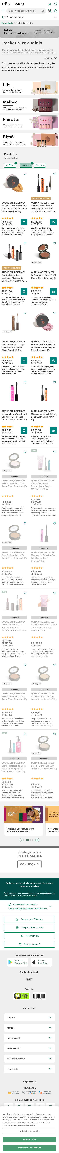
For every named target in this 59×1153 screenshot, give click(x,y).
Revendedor (13, 1048)
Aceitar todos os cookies (29, 1147)
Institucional (13, 1038)
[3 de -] (29, 105)
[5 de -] (29, 139)
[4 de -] (29, 122)
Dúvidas (11, 1017)
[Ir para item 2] (30, 840)
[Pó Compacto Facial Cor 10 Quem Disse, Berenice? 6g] (44, 252)
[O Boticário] (13, 4)
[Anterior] (22, 840)
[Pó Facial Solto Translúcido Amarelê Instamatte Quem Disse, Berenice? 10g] (14, 183)
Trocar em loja (32, 936)
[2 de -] (29, 87)
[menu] (3, 11)
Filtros (12, 165)
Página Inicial (7, 23)
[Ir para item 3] (32, 840)
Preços (39, 165)
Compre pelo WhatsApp (32, 919)
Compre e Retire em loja (32, 927)
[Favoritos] (55, 4)
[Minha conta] (50, 4)
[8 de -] (29, 859)
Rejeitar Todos (29, 1139)
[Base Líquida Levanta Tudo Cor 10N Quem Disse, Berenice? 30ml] (44, 602)
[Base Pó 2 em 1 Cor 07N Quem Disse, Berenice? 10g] (14, 532)
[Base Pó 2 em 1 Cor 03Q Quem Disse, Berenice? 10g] (44, 743)
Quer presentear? (32, 944)
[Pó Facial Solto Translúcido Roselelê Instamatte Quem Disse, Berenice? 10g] (44, 321)
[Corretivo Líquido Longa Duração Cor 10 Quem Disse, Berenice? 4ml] (14, 321)
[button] (24, 222)
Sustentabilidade (16, 1058)
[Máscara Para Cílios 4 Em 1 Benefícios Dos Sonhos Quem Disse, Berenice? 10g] (14, 391)
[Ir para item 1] (27, 840)
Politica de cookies (27, 1125)
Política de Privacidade (27, 895)
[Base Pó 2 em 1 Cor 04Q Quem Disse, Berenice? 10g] (44, 673)
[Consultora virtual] (50, 11)
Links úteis (12, 1069)
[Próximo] (37, 840)
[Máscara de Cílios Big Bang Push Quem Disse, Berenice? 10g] (44, 532)
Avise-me (14, 498)
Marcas (26, 165)
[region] (29, 1129)
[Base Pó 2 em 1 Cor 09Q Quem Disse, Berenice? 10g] (14, 673)
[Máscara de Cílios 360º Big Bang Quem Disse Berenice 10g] (44, 391)
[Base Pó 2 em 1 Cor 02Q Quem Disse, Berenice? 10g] (14, 460)
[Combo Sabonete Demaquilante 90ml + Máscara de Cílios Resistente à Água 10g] (44, 460)
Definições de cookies (29, 1131)
